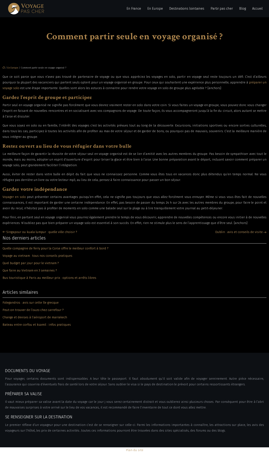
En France (134, 9)
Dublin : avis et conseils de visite (239, 232)
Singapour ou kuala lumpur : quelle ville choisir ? (41, 232)
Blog (242, 9)
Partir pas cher (222, 9)
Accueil (257, 9)
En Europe (155, 9)
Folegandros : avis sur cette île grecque (31, 302)
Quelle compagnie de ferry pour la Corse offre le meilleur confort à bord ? (55, 248)
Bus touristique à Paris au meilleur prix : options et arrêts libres (49, 278)
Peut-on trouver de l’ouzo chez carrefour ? (33, 310)
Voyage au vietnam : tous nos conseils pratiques (37, 256)
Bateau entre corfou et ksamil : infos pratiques (37, 325)
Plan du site (134, 450)
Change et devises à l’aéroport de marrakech (35, 317)
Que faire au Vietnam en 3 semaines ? (30, 270)
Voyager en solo (14, 197)
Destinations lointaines (186, 9)
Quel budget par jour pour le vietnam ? (31, 263)
